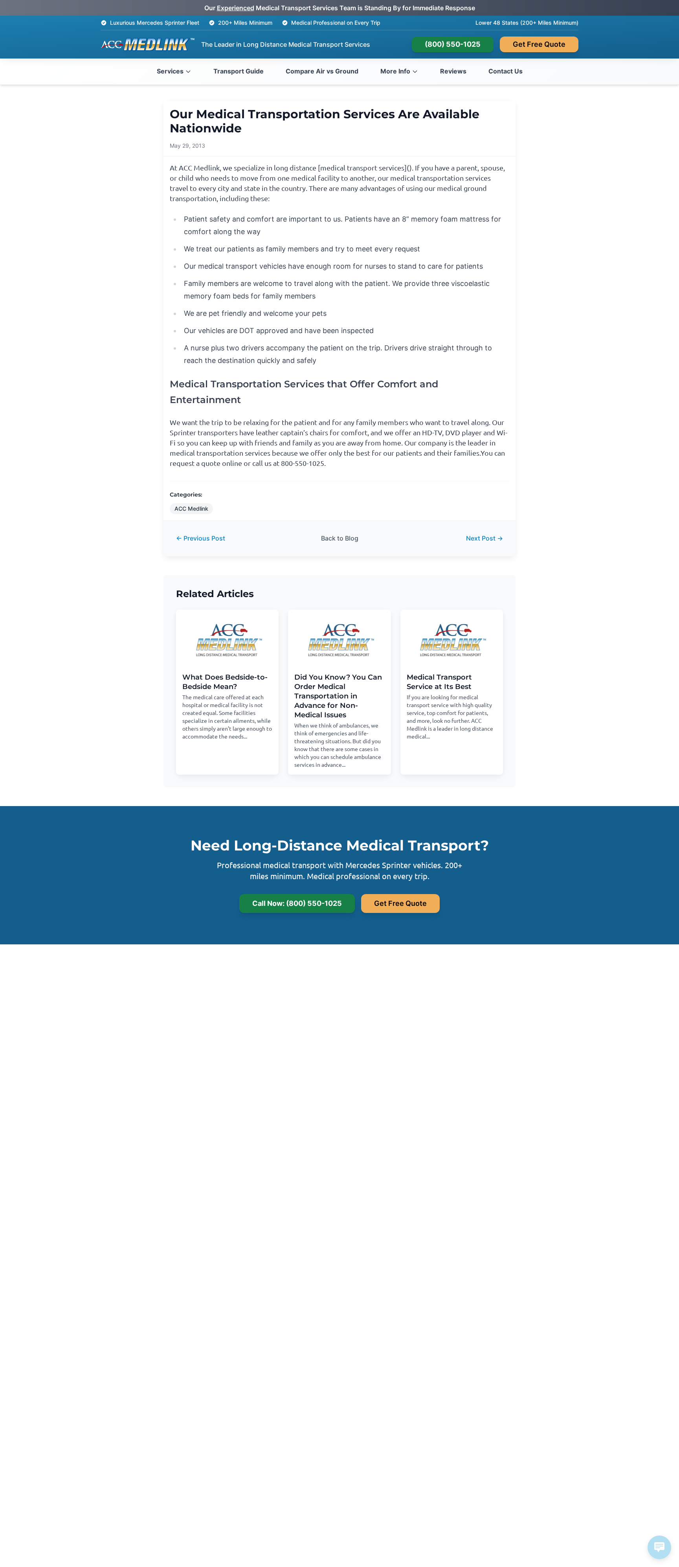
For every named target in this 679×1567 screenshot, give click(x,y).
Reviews (453, 71)
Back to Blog (339, 538)
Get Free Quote (539, 44)
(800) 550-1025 (453, 44)
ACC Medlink (191, 508)
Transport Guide (238, 71)
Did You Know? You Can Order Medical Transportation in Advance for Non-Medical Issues (338, 696)
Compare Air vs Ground (322, 71)
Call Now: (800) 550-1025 (297, 903)
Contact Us (505, 71)
